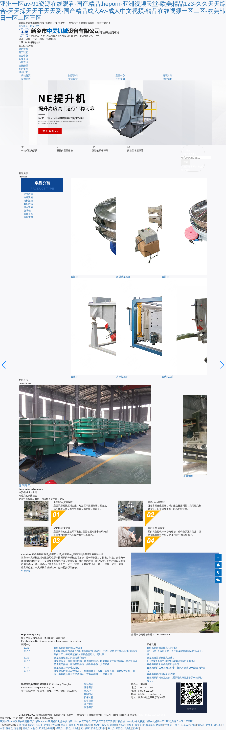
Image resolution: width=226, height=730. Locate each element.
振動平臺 (28, 214)
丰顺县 (176, 725)
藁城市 (135, 728)
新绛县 (26, 728)
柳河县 (50, 728)
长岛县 (75, 728)
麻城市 (130, 725)
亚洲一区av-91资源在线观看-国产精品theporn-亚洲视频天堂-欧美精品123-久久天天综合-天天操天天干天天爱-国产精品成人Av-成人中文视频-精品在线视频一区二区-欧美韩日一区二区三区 (113, 10)
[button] (4, 365)
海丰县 (111, 728)
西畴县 (159, 725)
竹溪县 (55, 725)
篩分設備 (28, 194)
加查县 (138, 725)
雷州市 (72, 725)
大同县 (67, 728)
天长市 (121, 725)
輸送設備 (28, 197)
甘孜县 (167, 725)
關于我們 (23, 52)
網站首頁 (23, 49)
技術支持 (23, 62)
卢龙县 (47, 725)
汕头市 (201, 725)
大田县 (64, 725)
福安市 (105, 725)
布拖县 (34, 728)
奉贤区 (97, 725)
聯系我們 (34, 26)
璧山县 (80, 725)
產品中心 (23, 26)
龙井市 (209, 725)
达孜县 (17, 728)
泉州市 (22, 725)
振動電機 (28, 217)
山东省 (184, 725)
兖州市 (102, 728)
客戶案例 (23, 69)
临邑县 (88, 725)
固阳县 (119, 728)
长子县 (94, 728)
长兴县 (127, 728)
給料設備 (28, 200)
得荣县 (59, 728)
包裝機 (27, 210)
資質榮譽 (23, 65)
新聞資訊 (23, 59)
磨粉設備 (28, 204)
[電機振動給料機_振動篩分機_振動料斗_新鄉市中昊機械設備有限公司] (59, 32)
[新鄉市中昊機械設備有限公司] (113, 112)
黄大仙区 (85, 728)
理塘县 (113, 725)
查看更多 (25, 570)
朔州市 (192, 725)
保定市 (30, 725)
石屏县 (42, 728)
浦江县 (217, 725)
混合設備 (28, 207)
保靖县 (9, 728)
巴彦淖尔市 (149, 725)
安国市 (39, 725)
